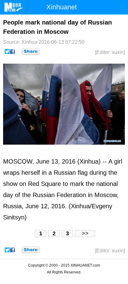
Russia (63, 172)
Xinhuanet (61, 7)
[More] (30, 51)
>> (85, 233)
